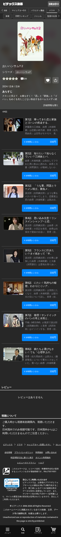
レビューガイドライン (26, 463)
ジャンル (38, 16)
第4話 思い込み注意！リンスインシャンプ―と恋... (40, 220)
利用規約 (39, 452)
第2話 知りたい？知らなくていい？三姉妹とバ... (40, 155)
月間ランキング (21, 16)
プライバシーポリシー (23, 452)
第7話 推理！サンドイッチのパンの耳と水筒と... (40, 317)
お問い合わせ (51, 452)
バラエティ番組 (37, 10)
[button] (12, 483)
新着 (7, 16)
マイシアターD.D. (19, 10)
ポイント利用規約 (43, 458)
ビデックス (8, 445)
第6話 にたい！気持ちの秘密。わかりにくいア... (40, 284)
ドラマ (52, 10)
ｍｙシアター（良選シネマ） (39, 445)
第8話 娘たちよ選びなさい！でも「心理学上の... (39, 351)
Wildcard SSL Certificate (11, 489)
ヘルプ (41, 463)
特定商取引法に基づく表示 (22, 458)
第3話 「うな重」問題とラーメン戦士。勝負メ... (40, 187)
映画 (5, 10)
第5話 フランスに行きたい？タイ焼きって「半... (39, 252)
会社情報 (8, 452)
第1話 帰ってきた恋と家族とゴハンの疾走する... (40, 121)
